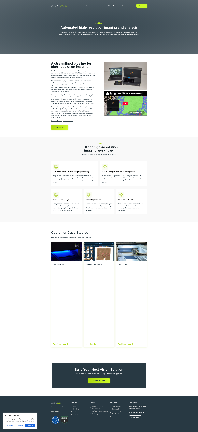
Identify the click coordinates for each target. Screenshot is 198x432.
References (116, 5)
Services (88, 5)
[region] (20, 421)
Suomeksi (124, 5)
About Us (107, 5)
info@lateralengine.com (136, 412)
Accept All (30, 425)
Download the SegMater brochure (62, 121)
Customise (10, 425)
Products (79, 5)
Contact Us (142, 5)
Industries (98, 5)
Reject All (20, 425)
